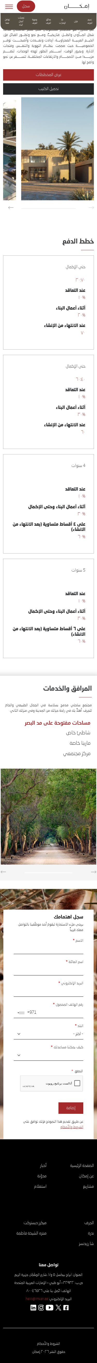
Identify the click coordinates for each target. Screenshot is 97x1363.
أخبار (43, 1166)
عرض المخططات (49, 75)
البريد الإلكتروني (72, 983)
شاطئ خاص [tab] (78, 733)
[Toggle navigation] (9, 6)
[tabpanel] (48, 818)
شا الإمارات (62, 21)
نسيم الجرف (89, 21)
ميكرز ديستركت (35, 1223)
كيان (76, 21)
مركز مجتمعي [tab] (77, 753)
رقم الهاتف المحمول (69, 1004)
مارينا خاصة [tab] (80, 743)
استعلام (40, 1187)
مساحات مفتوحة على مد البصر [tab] (58, 722)
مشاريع (88, 1187)
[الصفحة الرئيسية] (78, 6)
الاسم (79, 940)
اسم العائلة (76, 962)
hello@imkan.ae (37, 1299)
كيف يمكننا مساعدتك (68, 1047)
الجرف (89, 1223)
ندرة (91, 1233)
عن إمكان (86, 1176)
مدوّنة (42, 1176)
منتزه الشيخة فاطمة (31, 1233)
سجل (26, 6)
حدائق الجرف (48, 21)
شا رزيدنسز (86, 1244)
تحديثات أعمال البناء (21, 21)
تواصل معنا (7, 21)
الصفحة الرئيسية (82, 1166)
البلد (80, 1026)
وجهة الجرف (34, 21)
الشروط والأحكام (71, 1127)
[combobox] (20, 1013)
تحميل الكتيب (48, 89)
